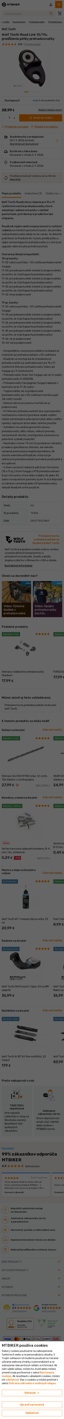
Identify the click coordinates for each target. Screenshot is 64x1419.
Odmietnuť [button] (32, 1413)
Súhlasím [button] (32, 1393)
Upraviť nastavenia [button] (32, 1404)
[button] (12, 1379)
